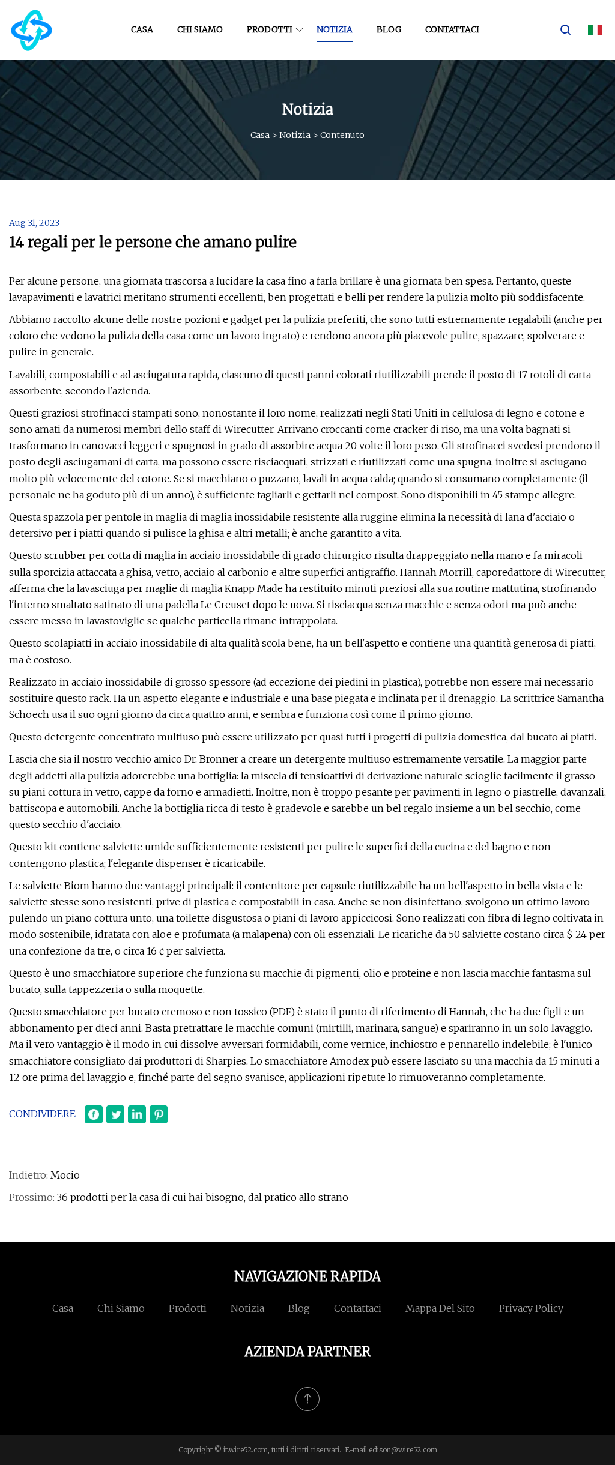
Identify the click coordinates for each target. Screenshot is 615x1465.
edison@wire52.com (403, 1449)
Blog (389, 29)
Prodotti (269, 29)
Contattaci (452, 29)
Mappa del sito (440, 1308)
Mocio (65, 1175)
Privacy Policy (531, 1308)
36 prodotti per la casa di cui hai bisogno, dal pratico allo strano (202, 1197)
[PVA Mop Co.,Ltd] (31, 30)
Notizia (335, 29)
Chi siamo (200, 29)
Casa (142, 29)
